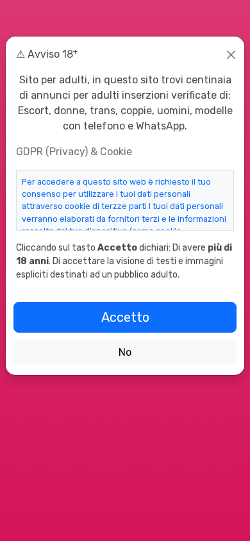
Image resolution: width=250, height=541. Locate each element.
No (125, 352)
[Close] (231, 55)
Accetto (125, 317)
